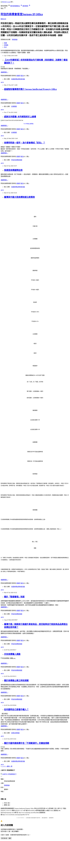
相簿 (5, 43)
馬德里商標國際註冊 (13, 170)
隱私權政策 (44, 817)
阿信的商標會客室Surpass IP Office (22, 14)
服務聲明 (51, 817)
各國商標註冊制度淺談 (18, 79)
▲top (2, 82)
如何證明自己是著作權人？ (16, 709)
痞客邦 (18, 75)
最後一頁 (9, 766)
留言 (22, 75)
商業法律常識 (15, 733)
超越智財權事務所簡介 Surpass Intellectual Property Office (30, 89)
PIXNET (22, 817)
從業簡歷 (14, 106)
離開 (10, 838)
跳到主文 (3, 19)
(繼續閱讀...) (4, 72)
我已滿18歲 (4, 838)
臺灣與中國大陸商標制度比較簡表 (19, 197)
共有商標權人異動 (12, 654)
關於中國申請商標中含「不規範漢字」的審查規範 (26, 743)
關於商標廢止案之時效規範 (16, 680)
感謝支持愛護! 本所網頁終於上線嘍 (20, 117)
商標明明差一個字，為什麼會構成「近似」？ (24, 143)
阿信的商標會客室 (16, 160)
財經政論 (14, 39)
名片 (5, 47)
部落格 (6, 45)
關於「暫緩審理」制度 (14, 597)
